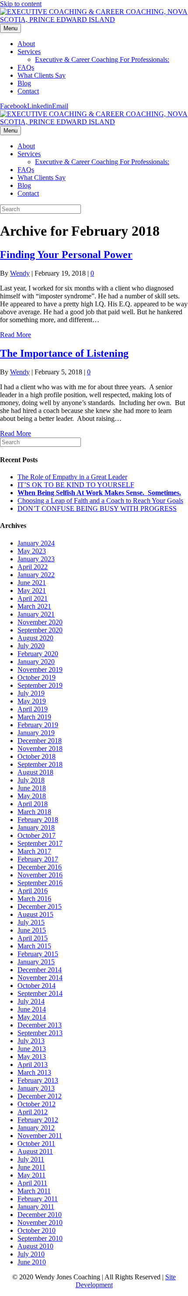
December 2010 (39, 1214)
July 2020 (31, 646)
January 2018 (36, 827)
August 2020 (35, 638)
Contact (28, 91)
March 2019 (34, 717)
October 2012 (36, 1104)
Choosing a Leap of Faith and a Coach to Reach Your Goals (100, 500)
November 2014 (40, 977)
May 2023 (31, 551)
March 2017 (34, 851)
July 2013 (31, 1041)
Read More (15, 334)
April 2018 (32, 804)
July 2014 (31, 1001)
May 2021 (31, 590)
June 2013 (31, 1048)
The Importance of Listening (64, 353)
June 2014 (31, 1009)
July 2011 (30, 1159)
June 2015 (31, 930)
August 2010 (35, 1246)
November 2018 (40, 748)
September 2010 (40, 1238)
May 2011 (31, 1175)
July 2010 (31, 1254)
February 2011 (37, 1199)
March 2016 (34, 898)
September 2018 (40, 764)
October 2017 (36, 835)
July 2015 (31, 922)
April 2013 (32, 1064)
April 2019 (32, 709)
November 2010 (40, 1222)
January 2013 (36, 1088)
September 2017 (40, 843)
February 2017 (37, 859)
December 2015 (39, 906)
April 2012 (32, 1112)
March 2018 (34, 811)
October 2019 (36, 677)
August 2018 (35, 772)
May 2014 (31, 1017)
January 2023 (36, 559)
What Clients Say (41, 75)
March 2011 (34, 1191)
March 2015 (34, 946)
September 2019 (40, 685)
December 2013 (39, 1025)
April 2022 (32, 567)
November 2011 (39, 1135)
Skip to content (21, 3)
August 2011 (35, 1151)
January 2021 (36, 614)
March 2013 (34, 1072)
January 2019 (36, 732)
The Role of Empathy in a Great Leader (72, 477)
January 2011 (35, 1206)
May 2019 (31, 701)
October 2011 (36, 1143)
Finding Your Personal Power (66, 254)
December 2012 (39, 1096)
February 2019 (37, 725)
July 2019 (31, 693)
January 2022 (36, 574)
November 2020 (40, 622)
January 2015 (36, 962)
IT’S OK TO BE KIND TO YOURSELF (75, 484)
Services (29, 51)
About (26, 43)
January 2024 (36, 543)
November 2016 (40, 875)
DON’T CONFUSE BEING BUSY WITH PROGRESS (97, 508)
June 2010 (31, 1262)
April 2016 (32, 890)
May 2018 (31, 796)
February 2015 (37, 954)
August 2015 (35, 914)
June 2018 (31, 788)
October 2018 (36, 756)
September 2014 (40, 993)
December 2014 (39, 969)
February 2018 (37, 819)
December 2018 (39, 740)
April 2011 (32, 1183)
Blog (24, 83)
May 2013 (31, 1056)
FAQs (25, 67)
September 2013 (40, 1033)
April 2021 (32, 598)
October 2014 (36, 985)
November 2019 (40, 669)
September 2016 (40, 883)
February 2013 (37, 1080)
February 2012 (37, 1120)
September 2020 (40, 630)
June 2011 (31, 1167)
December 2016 (39, 867)
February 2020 (37, 653)
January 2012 (36, 1127)
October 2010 (36, 1230)
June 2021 (31, 582)
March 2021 (34, 606)
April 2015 (32, 938)
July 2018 (31, 780)
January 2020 (36, 661)
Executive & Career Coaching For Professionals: (102, 59)
